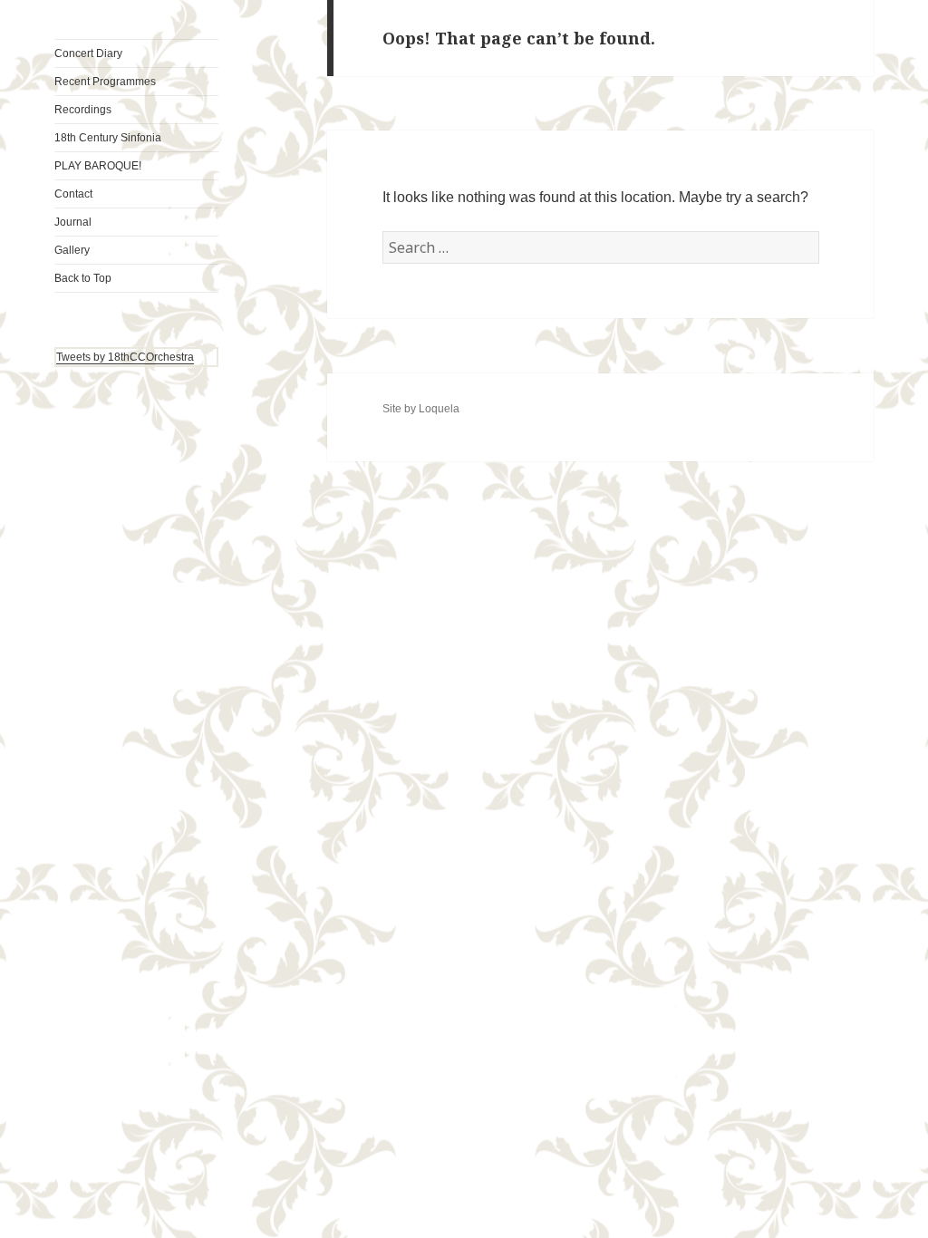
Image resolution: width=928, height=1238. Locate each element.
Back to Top (82, 278)
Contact (73, 194)
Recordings (82, 109)
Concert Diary (88, 53)
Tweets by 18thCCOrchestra (125, 357)
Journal (73, 222)
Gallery (72, 250)
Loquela (439, 408)
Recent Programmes (105, 81)
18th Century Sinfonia (107, 137)
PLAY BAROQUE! (97, 166)
